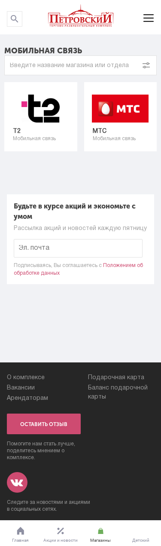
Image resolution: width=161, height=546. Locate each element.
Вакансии (21, 388)
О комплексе (26, 377)
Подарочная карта (116, 377)
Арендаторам (27, 398)
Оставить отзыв (43, 424)
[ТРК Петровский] (80, 17)
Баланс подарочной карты (118, 392)
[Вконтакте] (17, 482)
